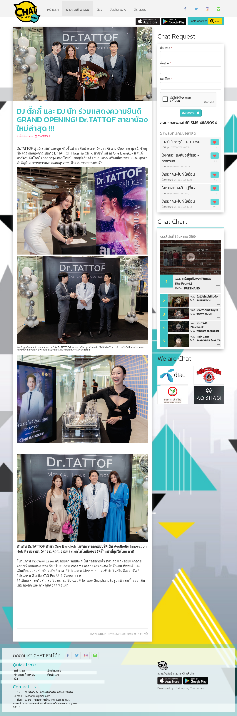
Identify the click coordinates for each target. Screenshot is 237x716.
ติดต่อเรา (141, 9)
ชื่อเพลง (166, 48)
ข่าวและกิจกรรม (77, 9)
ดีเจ (99, 9)
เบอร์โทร (166, 79)
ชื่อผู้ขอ (165, 63)
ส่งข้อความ (189, 113)
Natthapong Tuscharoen (190, 688)
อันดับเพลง (118, 9)
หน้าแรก (53, 9)
